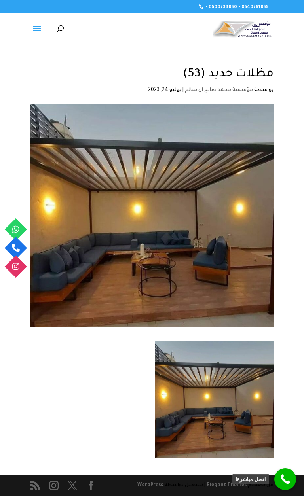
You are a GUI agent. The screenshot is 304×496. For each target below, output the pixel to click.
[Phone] (16, 248)
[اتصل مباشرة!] (285, 479)
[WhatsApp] (16, 229)
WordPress (150, 485)
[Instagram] (16, 267)
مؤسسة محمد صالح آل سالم (219, 90)
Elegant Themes (227, 485)
